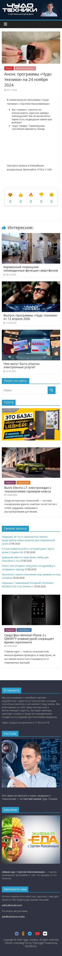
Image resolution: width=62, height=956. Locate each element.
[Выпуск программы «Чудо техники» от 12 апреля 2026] (31, 283)
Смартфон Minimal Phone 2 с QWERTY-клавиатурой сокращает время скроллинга (29, 638)
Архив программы (25, 68)
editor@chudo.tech (12, 905)
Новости (10, 482)
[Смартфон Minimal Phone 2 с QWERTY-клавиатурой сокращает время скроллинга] (31, 596)
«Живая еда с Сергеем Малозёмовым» (23, 871)
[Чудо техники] (31, 3)
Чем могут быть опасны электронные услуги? (21, 365)
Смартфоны (24, 630)
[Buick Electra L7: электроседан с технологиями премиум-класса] (31, 449)
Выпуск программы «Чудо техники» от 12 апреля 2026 (30, 317)
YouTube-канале (32, 798)
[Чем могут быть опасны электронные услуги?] (31, 332)
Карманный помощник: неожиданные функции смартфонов (30, 269)
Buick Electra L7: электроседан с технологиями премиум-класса (27, 489)
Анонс (9, 68)
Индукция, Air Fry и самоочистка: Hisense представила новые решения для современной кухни (28, 540)
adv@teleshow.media (13, 916)
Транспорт (23, 482)
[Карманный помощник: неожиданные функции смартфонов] (31, 235)
